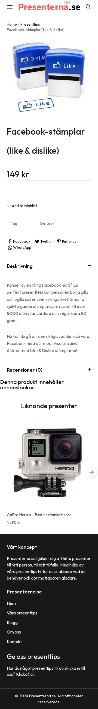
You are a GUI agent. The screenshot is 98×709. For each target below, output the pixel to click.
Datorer (47, 223)
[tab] (49, 266)
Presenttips (30, 24)
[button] (91, 472)
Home (12, 24)
